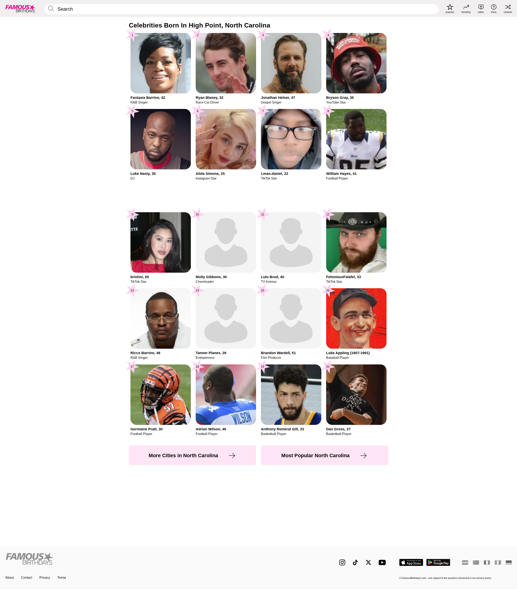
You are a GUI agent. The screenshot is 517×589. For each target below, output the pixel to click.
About (9, 577)
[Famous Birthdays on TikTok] (355, 562)
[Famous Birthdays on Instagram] (342, 562)
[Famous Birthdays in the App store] (411, 562)
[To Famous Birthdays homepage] (20, 8)
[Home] (130, 559)
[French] (487, 562)
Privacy (44, 577)
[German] (509, 562)
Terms (61, 577)
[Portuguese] (476, 562)
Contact (26, 577)
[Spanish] (465, 562)
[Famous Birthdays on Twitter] (368, 562)
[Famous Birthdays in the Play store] (438, 562)
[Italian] (498, 562)
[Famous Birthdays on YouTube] (383, 562)
